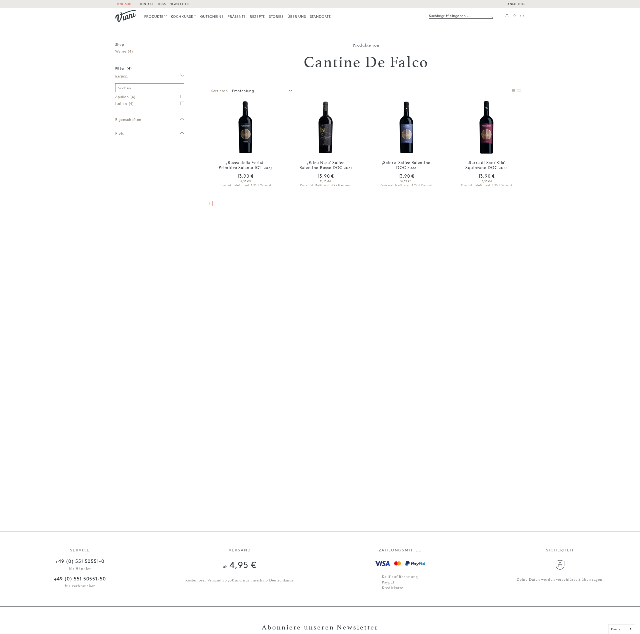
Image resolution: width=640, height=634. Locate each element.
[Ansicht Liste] (513, 90)
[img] (125, 16)
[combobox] (262, 90)
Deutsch (618, 629)
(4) (124, 51)
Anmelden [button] (516, 4)
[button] (507, 16)
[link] (155, 16)
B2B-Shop (125, 4)
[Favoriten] (514, 16)
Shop (119, 44)
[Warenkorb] (522, 16)
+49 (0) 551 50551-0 (79, 561)
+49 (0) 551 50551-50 (80, 579)
